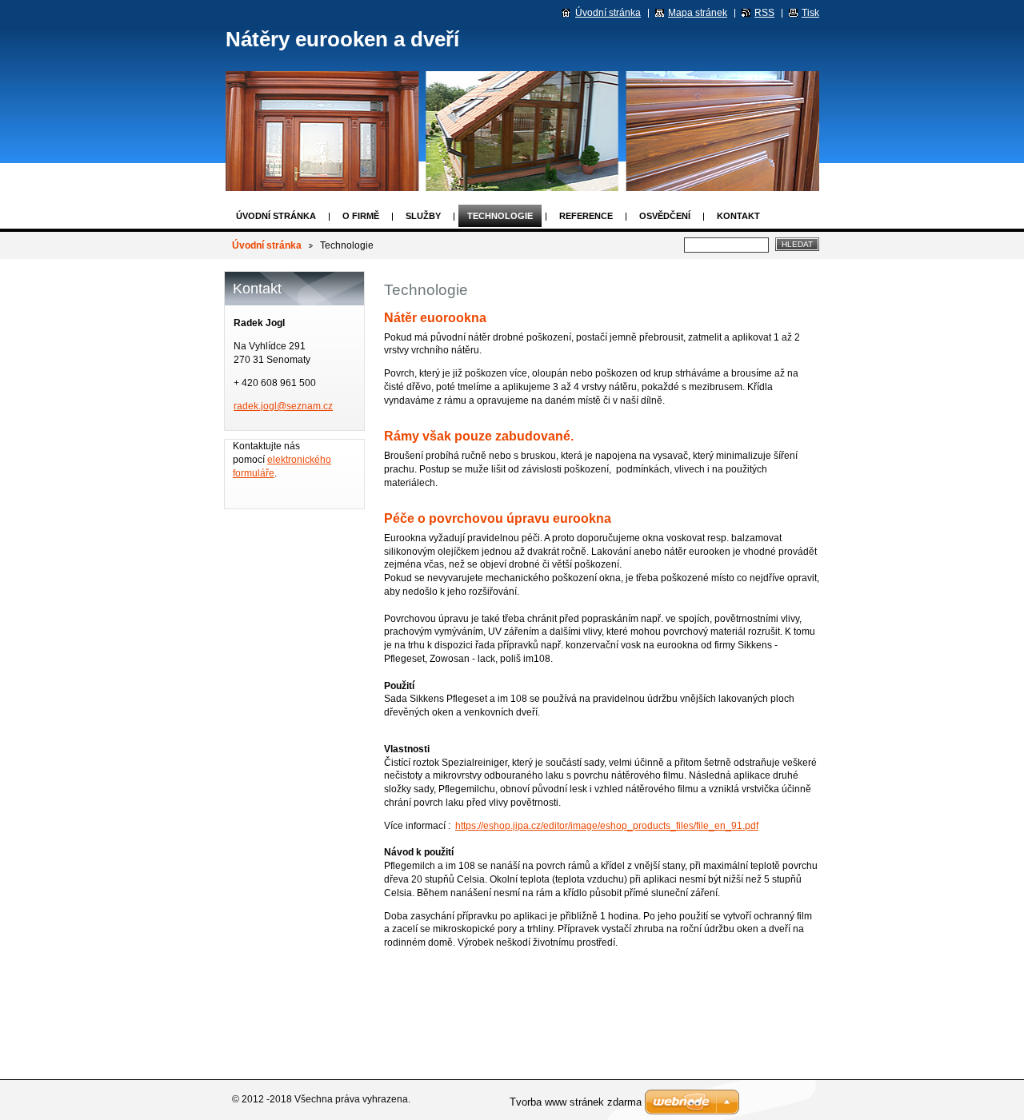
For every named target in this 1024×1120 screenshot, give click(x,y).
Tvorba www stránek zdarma (576, 1102)
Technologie (500, 216)
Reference (586, 216)
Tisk (810, 12)
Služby (423, 216)
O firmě (360, 216)
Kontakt (738, 216)
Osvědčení (664, 216)
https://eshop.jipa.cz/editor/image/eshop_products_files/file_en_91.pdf (606, 825)
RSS (764, 12)
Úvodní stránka (276, 216)
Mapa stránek (697, 12)
